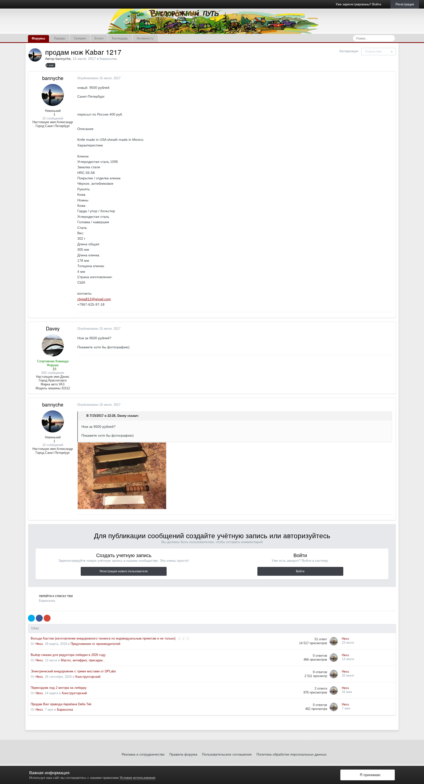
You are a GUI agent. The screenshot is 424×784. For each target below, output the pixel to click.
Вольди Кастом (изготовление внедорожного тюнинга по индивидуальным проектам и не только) (103, 638)
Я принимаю (369, 775)
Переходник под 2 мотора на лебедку (59, 688)
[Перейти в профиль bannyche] (35, 55)
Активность (145, 38)
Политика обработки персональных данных (291, 754)
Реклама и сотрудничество (143, 754)
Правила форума (183, 754)
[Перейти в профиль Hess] (334, 641)
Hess (39, 644)
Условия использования (137, 778)
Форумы (38, 38)
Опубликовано (98, 78)
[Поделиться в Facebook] (39, 618)
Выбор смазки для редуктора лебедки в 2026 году (68, 655)
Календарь (120, 38)
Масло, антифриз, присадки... (83, 660)
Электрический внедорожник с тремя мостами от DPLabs (73, 671)
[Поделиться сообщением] (391, 78)
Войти (300, 571)
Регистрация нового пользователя (124, 571)
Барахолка (108, 59)
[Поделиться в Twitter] (31, 618)
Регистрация (405, 4)
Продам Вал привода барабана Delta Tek (61, 704)
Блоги (98, 38)
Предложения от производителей (95, 644)
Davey (53, 328)
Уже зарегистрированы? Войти (359, 4)
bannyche (63, 59)
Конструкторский (87, 677)
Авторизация (348, 51)
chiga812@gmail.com (94, 299)
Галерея (80, 38)
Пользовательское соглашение (227, 754)
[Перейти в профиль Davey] (53, 345)
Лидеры (59, 38)
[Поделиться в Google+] (47, 618)
